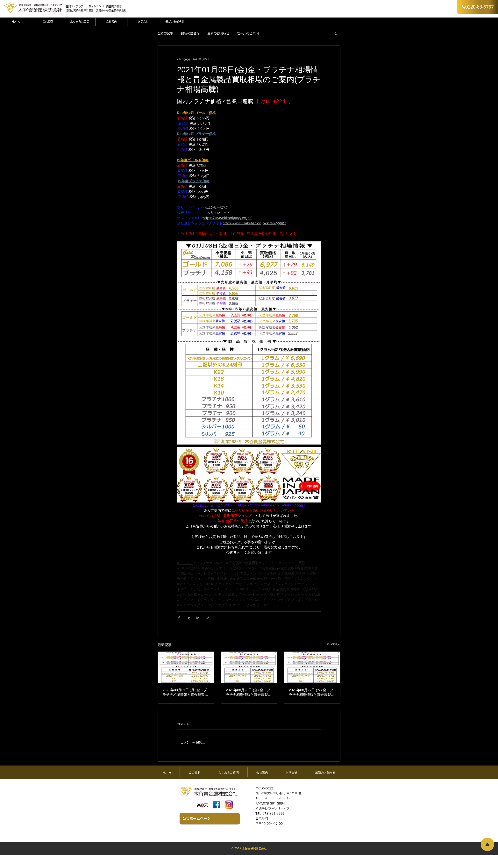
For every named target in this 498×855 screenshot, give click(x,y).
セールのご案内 (248, 33)
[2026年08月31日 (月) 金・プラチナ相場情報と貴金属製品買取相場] (186, 667)
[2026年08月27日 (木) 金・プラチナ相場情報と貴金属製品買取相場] (312, 667)
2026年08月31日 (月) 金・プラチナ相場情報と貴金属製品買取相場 (185, 692)
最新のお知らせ (218, 33)
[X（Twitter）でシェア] (188, 618)
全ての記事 (165, 33)
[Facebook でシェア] (179, 618)
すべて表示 (333, 644)
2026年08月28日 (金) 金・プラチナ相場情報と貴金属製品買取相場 (248, 692)
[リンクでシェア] (207, 618)
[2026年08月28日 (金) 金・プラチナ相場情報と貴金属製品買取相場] (249, 667)
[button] (335, 33)
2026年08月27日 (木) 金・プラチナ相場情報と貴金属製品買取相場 (311, 692)
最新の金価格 (190, 33)
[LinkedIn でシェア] (198, 618)
